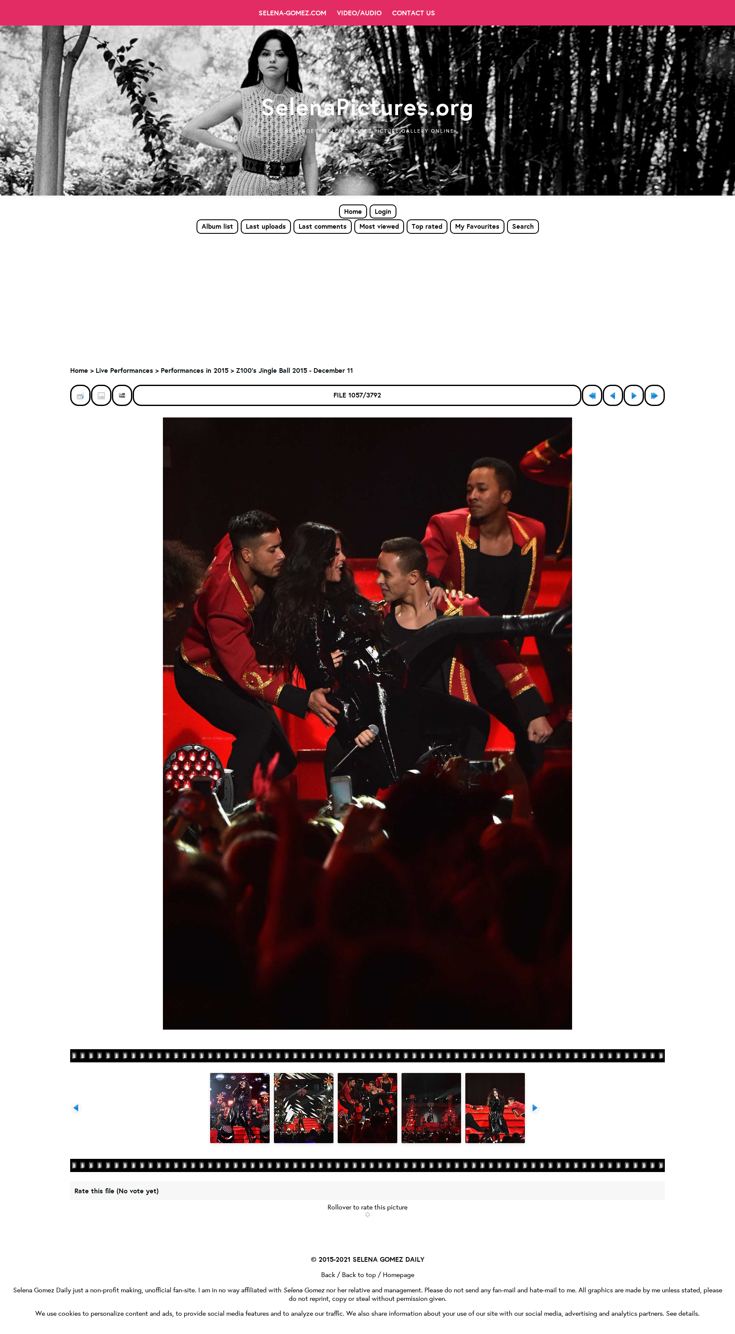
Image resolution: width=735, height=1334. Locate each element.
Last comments (323, 226)
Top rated (427, 226)
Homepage (398, 1274)
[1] (367, 1215)
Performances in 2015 (194, 370)
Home (353, 211)
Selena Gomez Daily (42, 1289)
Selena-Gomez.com (292, 12)
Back (328, 1274)
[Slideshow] (122, 395)
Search (523, 226)
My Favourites (477, 226)
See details (682, 1312)
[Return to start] (592, 395)
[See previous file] (613, 395)
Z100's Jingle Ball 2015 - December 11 (294, 370)
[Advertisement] (367, 298)
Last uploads (266, 226)
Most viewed (379, 226)
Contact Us (413, 12)
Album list (217, 226)
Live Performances (124, 370)
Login (383, 211)
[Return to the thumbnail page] (80, 395)
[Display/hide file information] (101, 395)
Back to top (359, 1274)
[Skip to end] (654, 395)
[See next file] (633, 395)
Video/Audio (359, 12)
